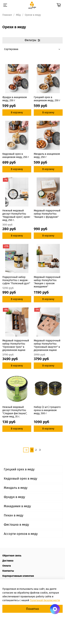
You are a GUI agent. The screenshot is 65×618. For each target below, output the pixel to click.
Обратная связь (11, 555)
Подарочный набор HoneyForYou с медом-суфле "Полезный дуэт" (16, 280)
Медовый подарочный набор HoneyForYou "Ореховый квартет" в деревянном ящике (47, 345)
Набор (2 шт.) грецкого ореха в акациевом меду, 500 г (47, 410)
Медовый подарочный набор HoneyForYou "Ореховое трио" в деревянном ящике (15, 345)
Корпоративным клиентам (18, 575)
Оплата (6, 565)
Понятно (32, 609)
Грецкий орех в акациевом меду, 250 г (47, 99)
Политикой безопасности (45, 600)
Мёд (18, 14)
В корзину (17, 112)
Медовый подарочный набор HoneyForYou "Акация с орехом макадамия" (47, 282)
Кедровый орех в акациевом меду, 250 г (15, 155)
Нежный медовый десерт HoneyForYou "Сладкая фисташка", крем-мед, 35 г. (14, 411)
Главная (7, 14)
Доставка (7, 560)
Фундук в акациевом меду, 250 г (14, 99)
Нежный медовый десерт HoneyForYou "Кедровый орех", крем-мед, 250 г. (16, 215)
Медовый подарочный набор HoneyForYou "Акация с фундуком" (47, 213)
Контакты (8, 570)
